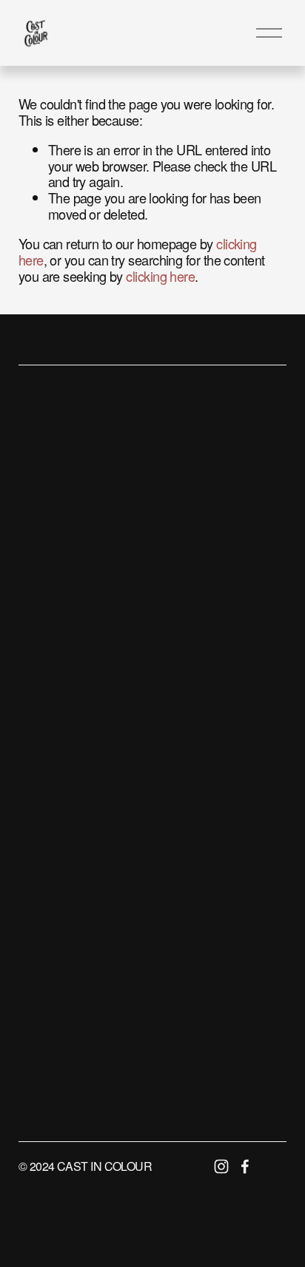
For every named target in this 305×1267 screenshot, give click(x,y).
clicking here (160, 276)
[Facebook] (245, 1166)
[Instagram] (221, 1166)
